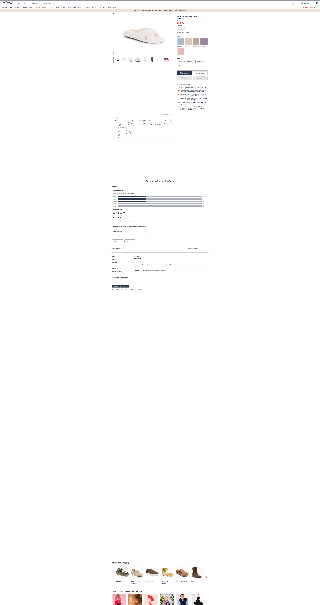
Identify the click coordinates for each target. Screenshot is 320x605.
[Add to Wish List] (205, 17)
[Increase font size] (172, 114)
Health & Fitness (112, 7)
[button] (302, 3)
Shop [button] (18, 3)
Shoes (69, 7)
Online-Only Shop (27, 7)
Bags (74, 7)
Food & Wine (101, 7)
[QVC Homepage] (113, 14)
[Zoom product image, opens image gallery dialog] (113, 53)
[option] (160, 10)
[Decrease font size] (174, 114)
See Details (201, 91)
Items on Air (35, 3)
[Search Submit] (292, 3)
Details (197, 95)
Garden (44, 7)
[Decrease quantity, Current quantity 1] (178, 68)
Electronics (87, 7)
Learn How (203, 104)
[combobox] (166, 3)
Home (79, 7)
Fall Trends (17, 7)
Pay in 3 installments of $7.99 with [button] (190, 87)
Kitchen (94, 7)
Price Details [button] (180, 29)
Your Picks (4, 7)
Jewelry (63, 7)
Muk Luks (179, 20)
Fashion (51, 7)
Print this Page (171, 144)
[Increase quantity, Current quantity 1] (184, 68)
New (11, 7)
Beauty (57, 7)
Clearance (37, 7)
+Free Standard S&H (181, 27)
